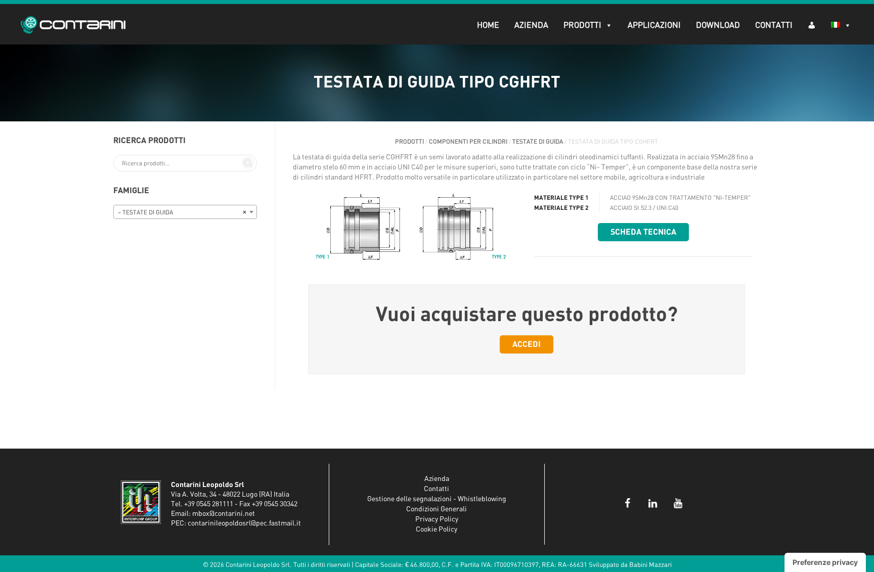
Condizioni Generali (436, 509)
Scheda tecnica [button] (643, 232)
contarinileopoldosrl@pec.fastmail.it (244, 523)
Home (488, 25)
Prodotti (582, 25)
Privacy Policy (436, 519)
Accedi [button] (526, 344)
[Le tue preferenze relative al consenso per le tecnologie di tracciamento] (825, 562)
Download (718, 25)
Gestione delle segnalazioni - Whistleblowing (436, 499)
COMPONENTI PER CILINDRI (468, 142)
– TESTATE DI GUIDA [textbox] (182, 212)
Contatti (774, 25)
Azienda (531, 25)
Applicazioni (654, 25)
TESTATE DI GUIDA (537, 142)
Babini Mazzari (650, 565)
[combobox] (185, 212)
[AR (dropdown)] (811, 24)
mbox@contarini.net (223, 513)
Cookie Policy (436, 529)
